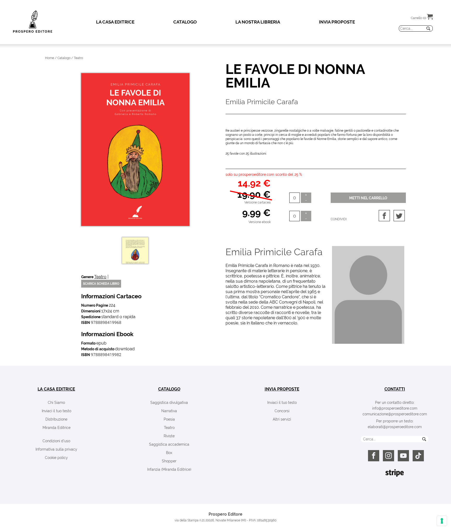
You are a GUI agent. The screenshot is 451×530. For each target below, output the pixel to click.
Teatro (100, 276)
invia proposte (282, 389)
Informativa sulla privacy (56, 449)
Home (49, 58)
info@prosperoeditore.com (394, 408)
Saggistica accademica (169, 444)
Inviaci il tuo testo (56, 411)
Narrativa (169, 411)
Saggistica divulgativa (169, 402)
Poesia (169, 419)
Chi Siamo (56, 402)
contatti (394, 389)
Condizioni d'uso (56, 441)
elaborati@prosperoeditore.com (395, 427)
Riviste (169, 436)
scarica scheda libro (101, 284)
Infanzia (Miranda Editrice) (169, 469)
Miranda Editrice (56, 428)
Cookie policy (56, 458)
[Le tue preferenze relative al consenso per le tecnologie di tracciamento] (442, 521)
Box (169, 453)
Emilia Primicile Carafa (274, 251)
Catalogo (63, 58)
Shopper (169, 461)
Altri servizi (282, 419)
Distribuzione (56, 419)
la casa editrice (56, 389)
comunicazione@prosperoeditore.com (395, 414)
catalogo (169, 389)
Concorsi (282, 411)
